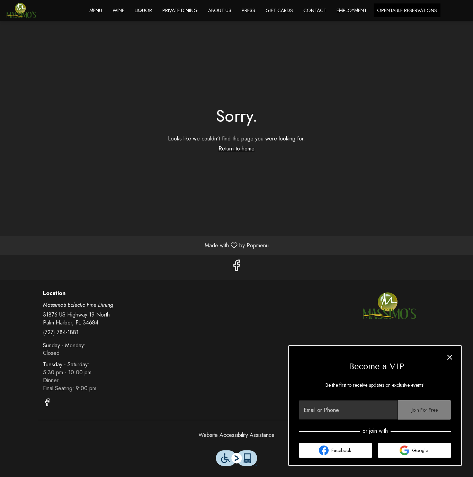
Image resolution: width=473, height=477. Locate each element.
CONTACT (314, 10)
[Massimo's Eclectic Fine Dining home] (37, 10)
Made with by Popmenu (137, 245)
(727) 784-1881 (61, 332)
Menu (95, 10)
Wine (118, 10)
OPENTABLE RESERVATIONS (407, 10)
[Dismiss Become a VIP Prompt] (449, 357)
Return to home (236, 149)
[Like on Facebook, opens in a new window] (236, 267)
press (248, 10)
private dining (180, 10)
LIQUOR (143, 10)
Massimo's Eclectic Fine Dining (389, 305)
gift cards (279, 10)
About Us (219, 10)
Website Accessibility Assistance (236, 435)
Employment (352, 10)
